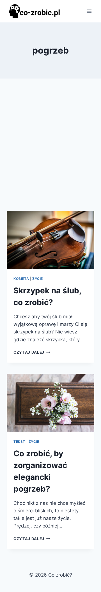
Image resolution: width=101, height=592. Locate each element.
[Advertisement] (50, 151)
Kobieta (21, 279)
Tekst (19, 441)
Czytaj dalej (31, 352)
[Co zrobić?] (35, 11)
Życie (37, 279)
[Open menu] (89, 11)
